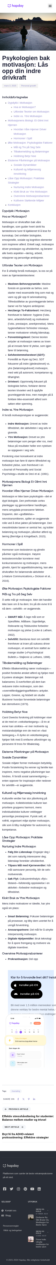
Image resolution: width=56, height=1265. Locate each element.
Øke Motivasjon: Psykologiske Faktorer (30, 142)
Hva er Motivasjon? (25, 107)
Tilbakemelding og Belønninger (31, 151)
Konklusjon (14, 204)
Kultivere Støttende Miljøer (29, 200)
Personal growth (28, 86)
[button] (50, 5)
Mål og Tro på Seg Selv (27, 147)
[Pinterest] (25, 1189)
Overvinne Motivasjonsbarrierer (32, 196)
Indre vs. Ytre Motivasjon (28, 116)
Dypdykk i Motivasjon (20, 102)
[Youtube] (32, 1189)
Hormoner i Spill (23, 138)
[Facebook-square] (4, 1189)
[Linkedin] (39, 1189)
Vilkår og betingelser (12, 1230)
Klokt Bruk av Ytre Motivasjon (30, 191)
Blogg (8, 1215)
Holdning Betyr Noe (25, 156)
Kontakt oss (10, 1210)
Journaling (15, 1091)
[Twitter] (11, 1189)
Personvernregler (11, 1226)
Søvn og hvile (40, 1210)
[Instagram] (18, 1189)
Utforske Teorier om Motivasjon (31, 111)
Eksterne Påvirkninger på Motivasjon (29, 160)
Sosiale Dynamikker (25, 164)
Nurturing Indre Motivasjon (29, 187)
